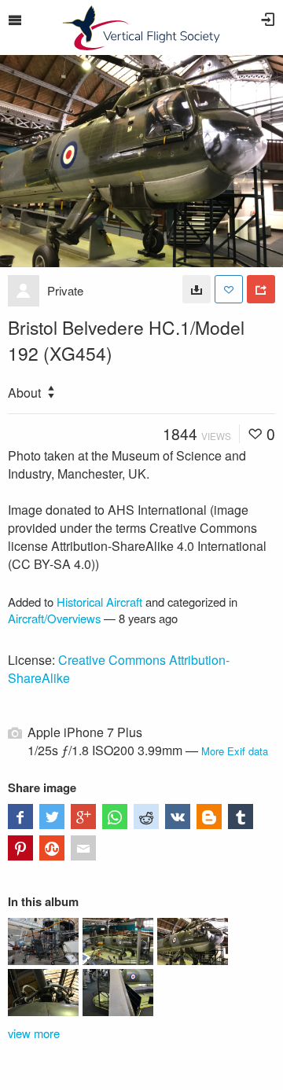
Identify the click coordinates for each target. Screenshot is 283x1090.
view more (34, 1033)
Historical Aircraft (99, 601)
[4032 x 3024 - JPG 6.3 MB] (196, 289)
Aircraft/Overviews (54, 618)
